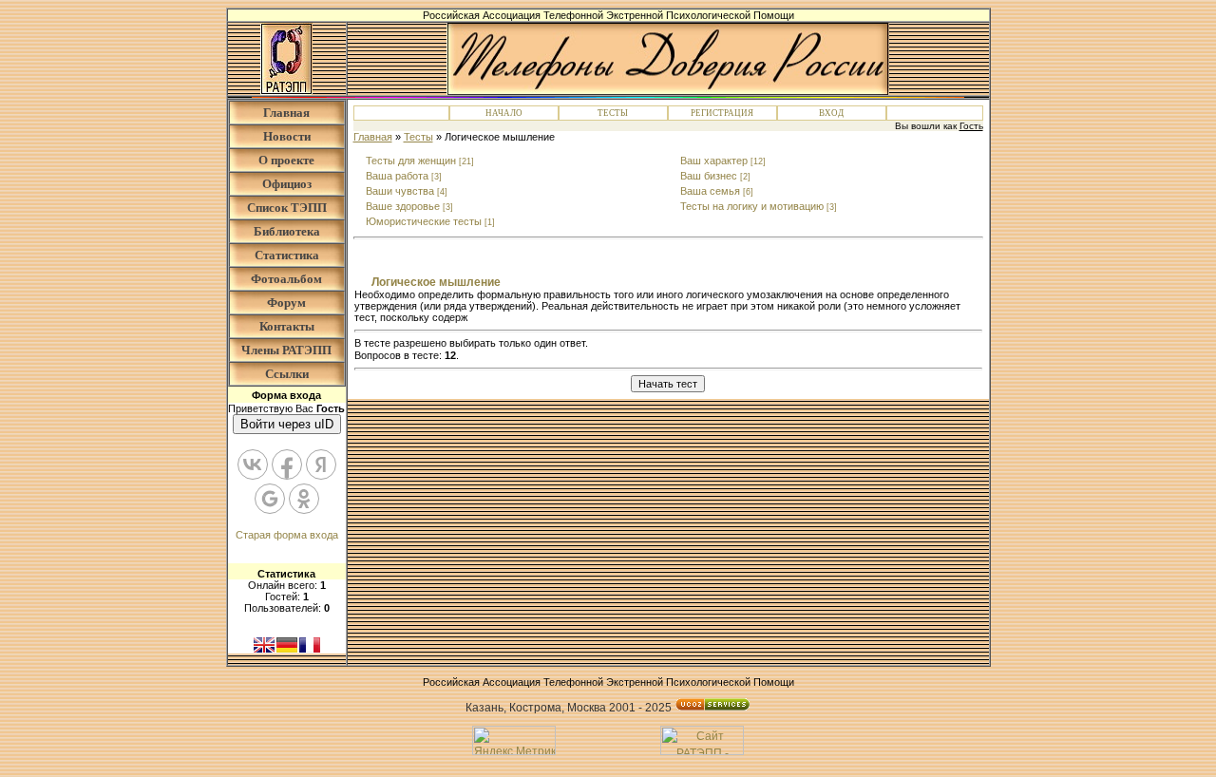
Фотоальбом (286, 279)
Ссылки (287, 374)
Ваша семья (710, 191)
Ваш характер (714, 160)
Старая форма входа (287, 534)
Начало (503, 113)
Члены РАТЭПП (286, 350)
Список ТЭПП (287, 207)
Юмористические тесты (424, 221)
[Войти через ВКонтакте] (253, 464)
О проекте (286, 160)
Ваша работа (397, 175)
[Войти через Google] (270, 498)
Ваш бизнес (708, 175)
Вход (831, 113)
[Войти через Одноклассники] (304, 498)
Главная (286, 112)
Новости (287, 136)
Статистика (287, 255)
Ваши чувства (400, 191)
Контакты (286, 326)
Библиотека (287, 231)
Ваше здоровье (403, 206)
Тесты (613, 113)
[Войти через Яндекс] (321, 464)
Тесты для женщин (411, 160)
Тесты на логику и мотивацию (752, 206)
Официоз (287, 184)
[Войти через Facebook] (287, 464)
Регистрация (722, 113)
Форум (286, 302)
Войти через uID (286, 424)
